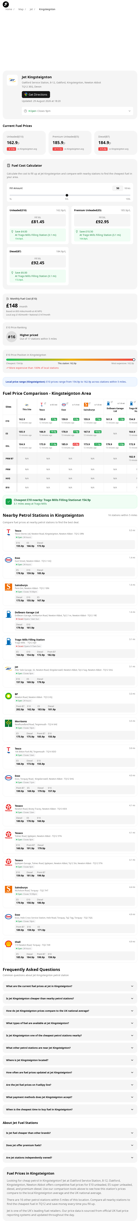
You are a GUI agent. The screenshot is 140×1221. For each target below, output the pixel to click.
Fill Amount (16, 188)
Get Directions (38, 94)
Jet (31, 9)
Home (8, 9)
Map (21, 9)
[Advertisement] (70, 41)
